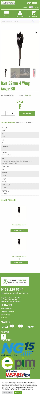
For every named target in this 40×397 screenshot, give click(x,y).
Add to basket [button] (19, 230)
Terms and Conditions (7, 311)
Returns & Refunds (6, 308)
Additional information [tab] (8, 122)
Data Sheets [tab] (29, 122)
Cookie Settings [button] (7, 392)
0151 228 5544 (33, 3)
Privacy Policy (5, 315)
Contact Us (4, 318)
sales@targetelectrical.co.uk (14, 293)
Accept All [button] (18, 392)
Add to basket (27, 113)
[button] (36, 32)
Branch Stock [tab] (20, 122)
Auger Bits (28, 95)
